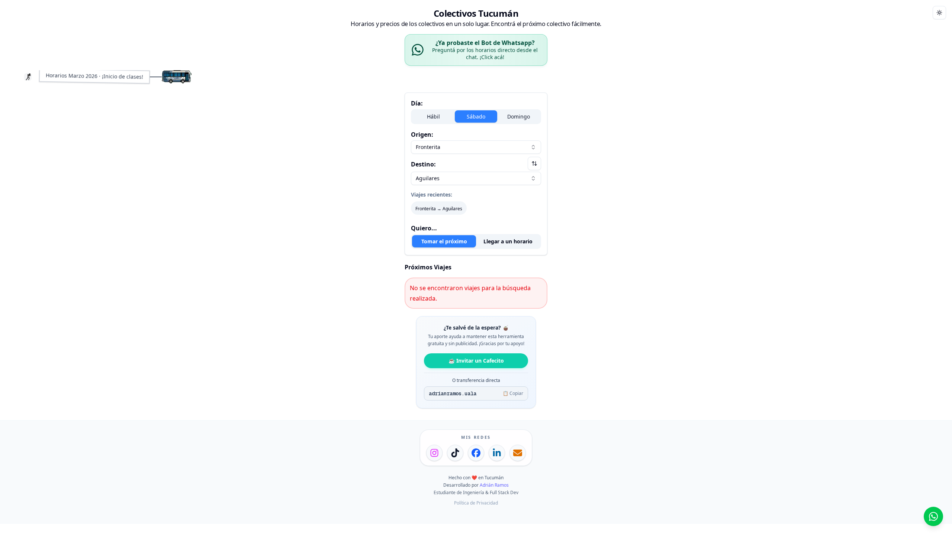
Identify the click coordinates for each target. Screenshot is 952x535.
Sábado (476, 116)
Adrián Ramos (494, 485)
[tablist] (476, 241)
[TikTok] (455, 453)
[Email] (517, 453)
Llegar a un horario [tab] (508, 241)
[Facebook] (476, 453)
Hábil (433, 116)
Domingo (518, 116)
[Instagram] (434, 453)
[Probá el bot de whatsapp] (933, 516)
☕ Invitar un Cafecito (476, 360)
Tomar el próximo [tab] (444, 241)
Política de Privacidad (476, 503)
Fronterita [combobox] (428, 146)
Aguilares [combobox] (428, 178)
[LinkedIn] (497, 453)
